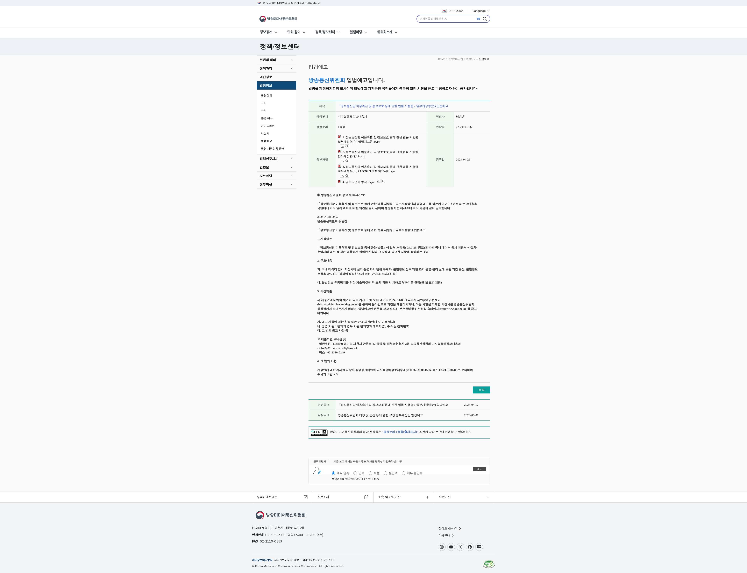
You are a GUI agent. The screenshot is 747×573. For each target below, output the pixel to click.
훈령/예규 (267, 118)
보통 (377, 473)
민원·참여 (294, 32)
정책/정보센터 (325, 32)
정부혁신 (266, 184)
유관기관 (445, 497)
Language (480, 11)
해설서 (265, 133)
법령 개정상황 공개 (272, 148)
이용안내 (444, 535)
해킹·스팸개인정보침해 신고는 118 (314, 560)
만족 (361, 473)
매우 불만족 (414, 473)
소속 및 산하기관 (389, 497)
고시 (264, 103)
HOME (441, 59)
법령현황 (266, 95)
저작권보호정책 (283, 560)
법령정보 (266, 85)
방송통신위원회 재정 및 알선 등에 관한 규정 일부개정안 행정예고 (380, 415)
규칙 (264, 110)
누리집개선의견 (267, 497)
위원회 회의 (268, 59)
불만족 (393, 473)
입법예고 (266, 141)
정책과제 (266, 68)
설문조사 (323, 497)
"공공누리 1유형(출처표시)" (400, 431)
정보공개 (266, 32)
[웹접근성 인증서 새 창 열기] (489, 562)
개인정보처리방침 (262, 560)
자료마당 (266, 175)
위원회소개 (385, 32)
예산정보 (266, 76)
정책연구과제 (269, 158)
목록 (482, 390)
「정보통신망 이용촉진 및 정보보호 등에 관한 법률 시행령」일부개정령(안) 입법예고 (393, 404)
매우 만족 (343, 473)
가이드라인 (268, 125)
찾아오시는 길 (448, 528)
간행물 (264, 167)
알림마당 (356, 32)
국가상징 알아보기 (455, 11)
